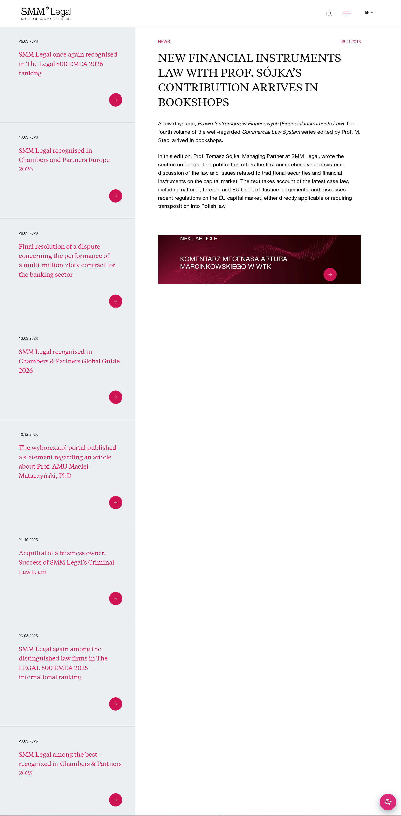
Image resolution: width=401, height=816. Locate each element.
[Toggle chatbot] (388, 802)
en (367, 13)
